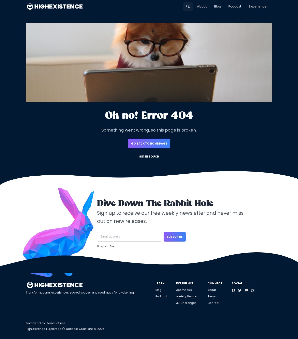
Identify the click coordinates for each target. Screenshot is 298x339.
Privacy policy (35, 323)
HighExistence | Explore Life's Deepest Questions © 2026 (65, 329)
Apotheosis (184, 290)
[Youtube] (246, 290)
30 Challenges (186, 303)
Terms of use (55, 323)
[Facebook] (233, 290)
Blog (217, 6)
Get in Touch (149, 156)
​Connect (215, 283)
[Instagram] (252, 290)
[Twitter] (239, 290)
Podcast (234, 6)
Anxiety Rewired (187, 296)
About (202, 6)
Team (212, 296)
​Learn (160, 283)
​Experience (258, 6)
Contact (214, 303)
